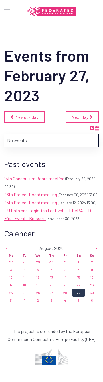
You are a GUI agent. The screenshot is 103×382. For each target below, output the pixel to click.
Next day (80, 117)
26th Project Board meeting (30, 194)
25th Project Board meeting (30, 202)
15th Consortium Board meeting (34, 178)
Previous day (26, 117)
